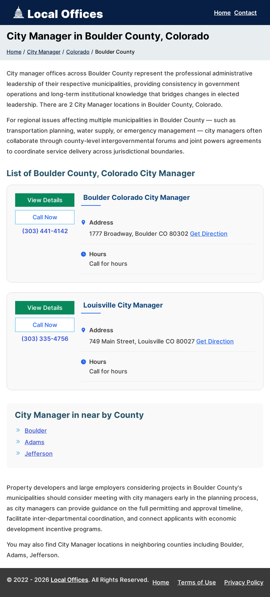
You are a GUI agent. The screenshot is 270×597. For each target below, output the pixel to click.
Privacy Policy (243, 582)
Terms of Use (196, 582)
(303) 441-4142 (45, 231)
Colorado (78, 51)
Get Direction (209, 233)
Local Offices (69, 579)
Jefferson (39, 453)
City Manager (44, 51)
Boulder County (115, 51)
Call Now (45, 217)
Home (222, 12)
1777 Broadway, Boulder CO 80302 (138, 233)
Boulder (36, 430)
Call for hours (108, 263)
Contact (245, 12)
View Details (45, 200)
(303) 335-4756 (44, 338)
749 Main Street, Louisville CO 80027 (142, 341)
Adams (34, 442)
